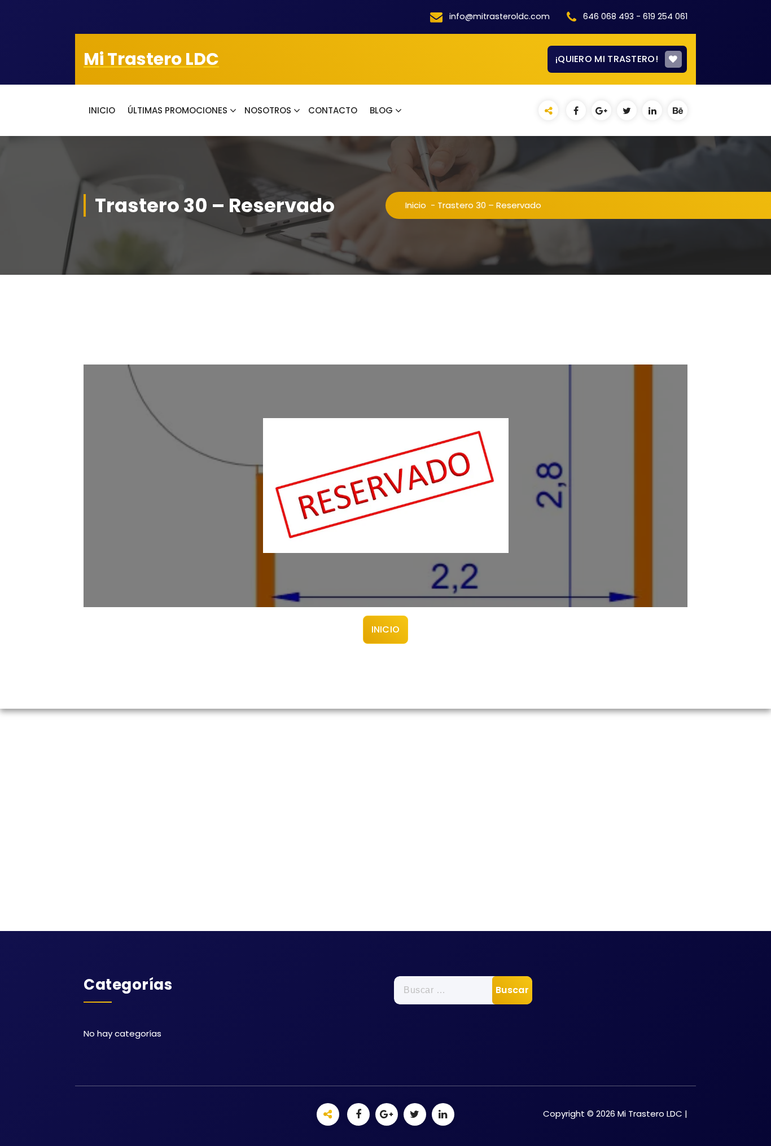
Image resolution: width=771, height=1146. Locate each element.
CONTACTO (332, 110)
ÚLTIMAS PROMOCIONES (177, 110)
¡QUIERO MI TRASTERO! (606, 58)
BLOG (381, 110)
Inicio (415, 205)
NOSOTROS (267, 110)
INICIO (102, 110)
